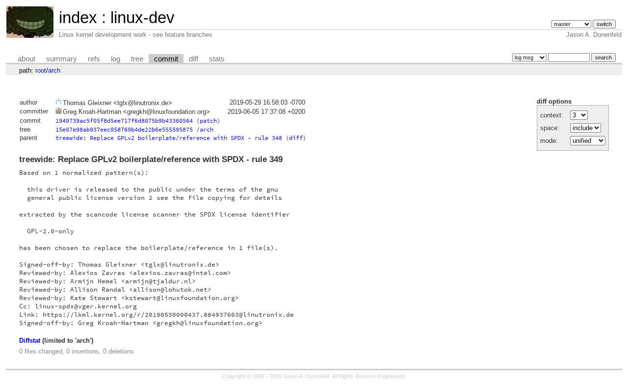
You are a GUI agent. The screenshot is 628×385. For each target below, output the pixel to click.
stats (217, 59)
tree (137, 59)
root (40, 70)
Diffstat (29, 340)
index (78, 17)
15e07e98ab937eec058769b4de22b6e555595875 (124, 129)
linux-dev (142, 17)
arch (54, 70)
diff (193, 59)
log (115, 59)
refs (94, 59)
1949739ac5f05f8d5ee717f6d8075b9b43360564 (124, 120)
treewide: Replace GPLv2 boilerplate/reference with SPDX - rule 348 (168, 137)
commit (166, 59)
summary (61, 59)
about (26, 59)
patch (208, 120)
